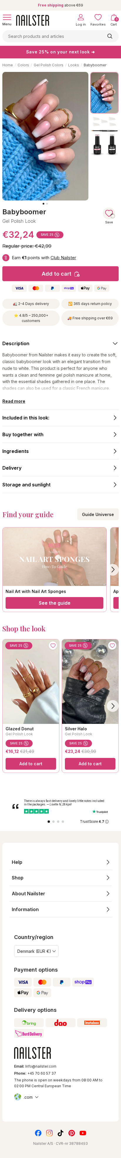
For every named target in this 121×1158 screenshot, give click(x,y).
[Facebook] (38, 1133)
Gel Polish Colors (48, 65)
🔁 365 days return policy (90, 303)
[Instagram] (49, 1133)
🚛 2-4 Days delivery (31, 303)
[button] (60, 862)
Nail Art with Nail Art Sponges (36, 591)
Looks (73, 65)
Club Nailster (63, 257)
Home (7, 65)
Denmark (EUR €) (34, 951)
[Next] (113, 706)
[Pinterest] (71, 1133)
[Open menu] (7, 17)
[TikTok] (60, 1133)
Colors (23, 65)
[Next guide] (113, 570)
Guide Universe (98, 514)
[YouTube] (82, 1133)
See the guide (54, 603)
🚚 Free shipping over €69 (90, 318)
